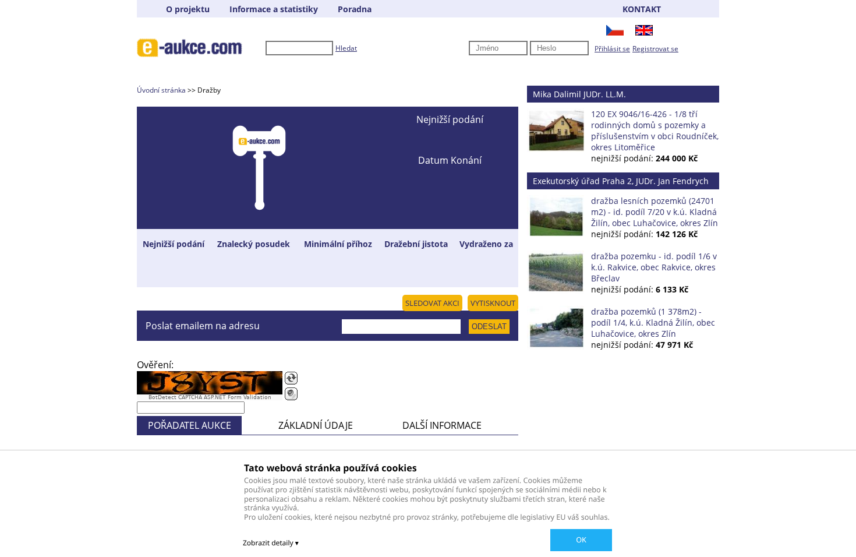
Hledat (346, 48)
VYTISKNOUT (493, 303)
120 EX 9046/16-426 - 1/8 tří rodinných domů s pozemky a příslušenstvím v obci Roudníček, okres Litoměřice (655, 130)
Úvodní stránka (161, 90)
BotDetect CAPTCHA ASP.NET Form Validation (209, 397)
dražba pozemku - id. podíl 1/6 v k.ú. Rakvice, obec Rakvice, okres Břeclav (654, 267)
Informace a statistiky (273, 9)
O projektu (188, 9)
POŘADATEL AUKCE (189, 425)
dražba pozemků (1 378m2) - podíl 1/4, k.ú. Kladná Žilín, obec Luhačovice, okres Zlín (653, 322)
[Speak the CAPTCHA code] (291, 393)
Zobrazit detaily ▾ (271, 543)
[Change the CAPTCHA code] (291, 378)
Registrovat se (655, 49)
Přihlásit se (612, 49)
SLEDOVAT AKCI (432, 303)
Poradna (355, 9)
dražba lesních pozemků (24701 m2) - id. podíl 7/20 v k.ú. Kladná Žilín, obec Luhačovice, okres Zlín (654, 211)
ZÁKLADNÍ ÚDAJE (315, 425)
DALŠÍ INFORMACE (442, 425)
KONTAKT (641, 9)
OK (581, 539)
